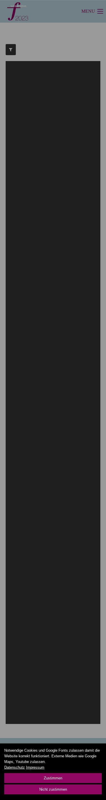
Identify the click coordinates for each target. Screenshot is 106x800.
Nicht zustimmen (53, 789)
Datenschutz (14, 767)
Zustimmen (53, 778)
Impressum (35, 767)
